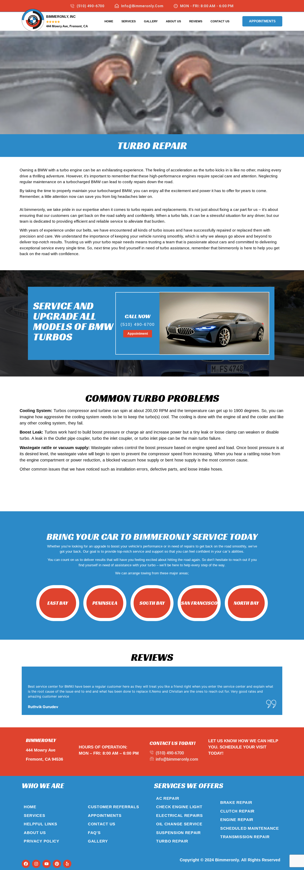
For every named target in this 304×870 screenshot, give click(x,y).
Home (108, 21)
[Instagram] (36, 864)
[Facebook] (26, 864)
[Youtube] (46, 864)
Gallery (151, 21)
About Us (173, 21)
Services (128, 21)
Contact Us (220, 21)
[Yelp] (67, 864)
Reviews (195, 21)
